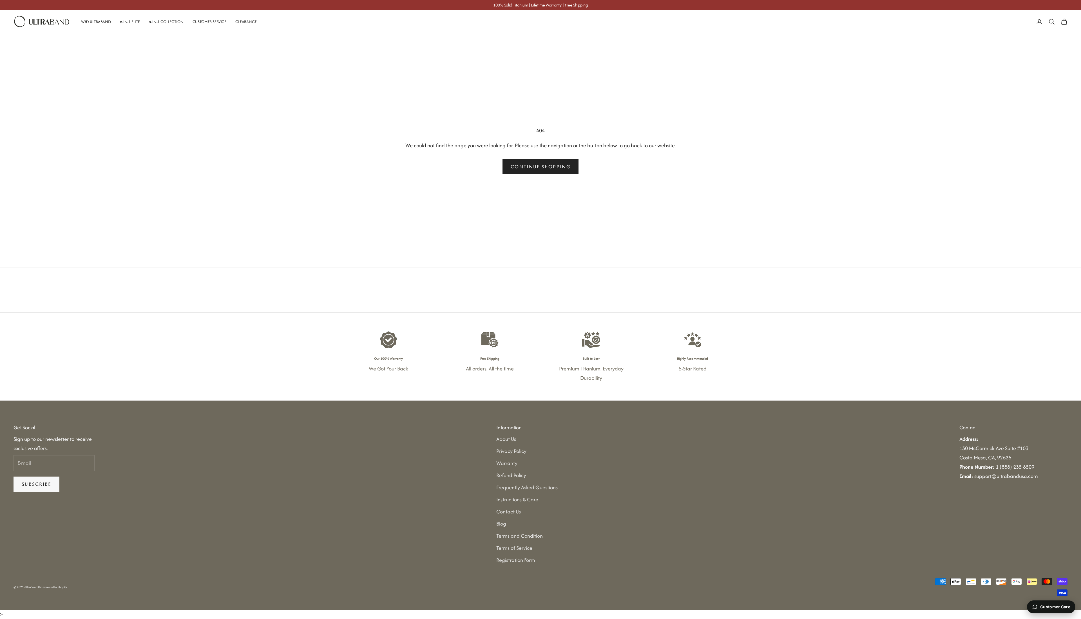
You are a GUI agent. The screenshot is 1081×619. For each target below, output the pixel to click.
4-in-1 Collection (166, 21)
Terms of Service (514, 548)
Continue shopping (540, 166)
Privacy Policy (511, 451)
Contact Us (508, 511)
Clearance (246, 21)
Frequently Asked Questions (527, 487)
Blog (501, 524)
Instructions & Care (517, 499)
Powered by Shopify (55, 587)
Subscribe (36, 484)
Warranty (506, 463)
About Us (506, 439)
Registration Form (515, 560)
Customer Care (1055, 606)
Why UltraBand (96, 21)
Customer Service (210, 21)
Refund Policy (511, 475)
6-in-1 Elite (130, 21)
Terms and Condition (519, 536)
